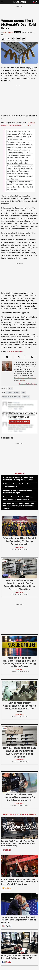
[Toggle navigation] (2, 2)
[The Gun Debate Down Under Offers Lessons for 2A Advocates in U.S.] (19, 782)
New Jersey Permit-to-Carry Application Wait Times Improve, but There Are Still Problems (18, 506)
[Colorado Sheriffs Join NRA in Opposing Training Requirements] (19, 526)
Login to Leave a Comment (19, 422)
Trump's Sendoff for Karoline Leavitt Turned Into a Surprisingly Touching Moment (18, 919)
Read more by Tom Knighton (28, 384)
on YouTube (21, 380)
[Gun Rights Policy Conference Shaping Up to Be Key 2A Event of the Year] (19, 691)
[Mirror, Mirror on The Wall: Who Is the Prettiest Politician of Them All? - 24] (19, 943)
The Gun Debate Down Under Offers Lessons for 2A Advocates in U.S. (19, 797)
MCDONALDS (26, 397)
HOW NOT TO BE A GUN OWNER (11, 397)
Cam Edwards (19, 669)
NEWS (10, 388)
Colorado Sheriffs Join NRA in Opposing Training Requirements (19, 541)
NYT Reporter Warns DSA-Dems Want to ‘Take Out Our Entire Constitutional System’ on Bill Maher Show (19, 881)
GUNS (23, 393)
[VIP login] (35, 2)
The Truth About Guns (15, 351)
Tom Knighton (8, 32)
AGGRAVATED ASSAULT (12, 393)
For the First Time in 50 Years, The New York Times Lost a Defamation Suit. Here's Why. (18, 843)
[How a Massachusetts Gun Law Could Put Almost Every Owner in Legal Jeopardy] (19, 736)
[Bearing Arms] (19, 2)
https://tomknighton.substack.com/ (25, 378)
